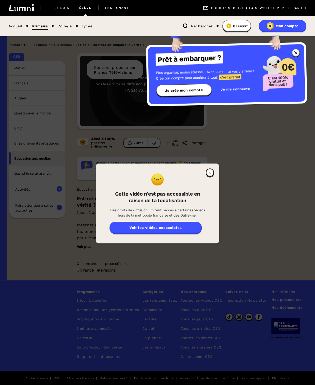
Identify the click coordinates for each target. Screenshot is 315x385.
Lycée (87, 26)
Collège (65, 26)
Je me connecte (235, 89)
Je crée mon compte (184, 90)
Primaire (40, 26)
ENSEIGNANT (117, 7)
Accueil (15, 26)
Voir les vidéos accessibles (155, 227)
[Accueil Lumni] (21, 8)
